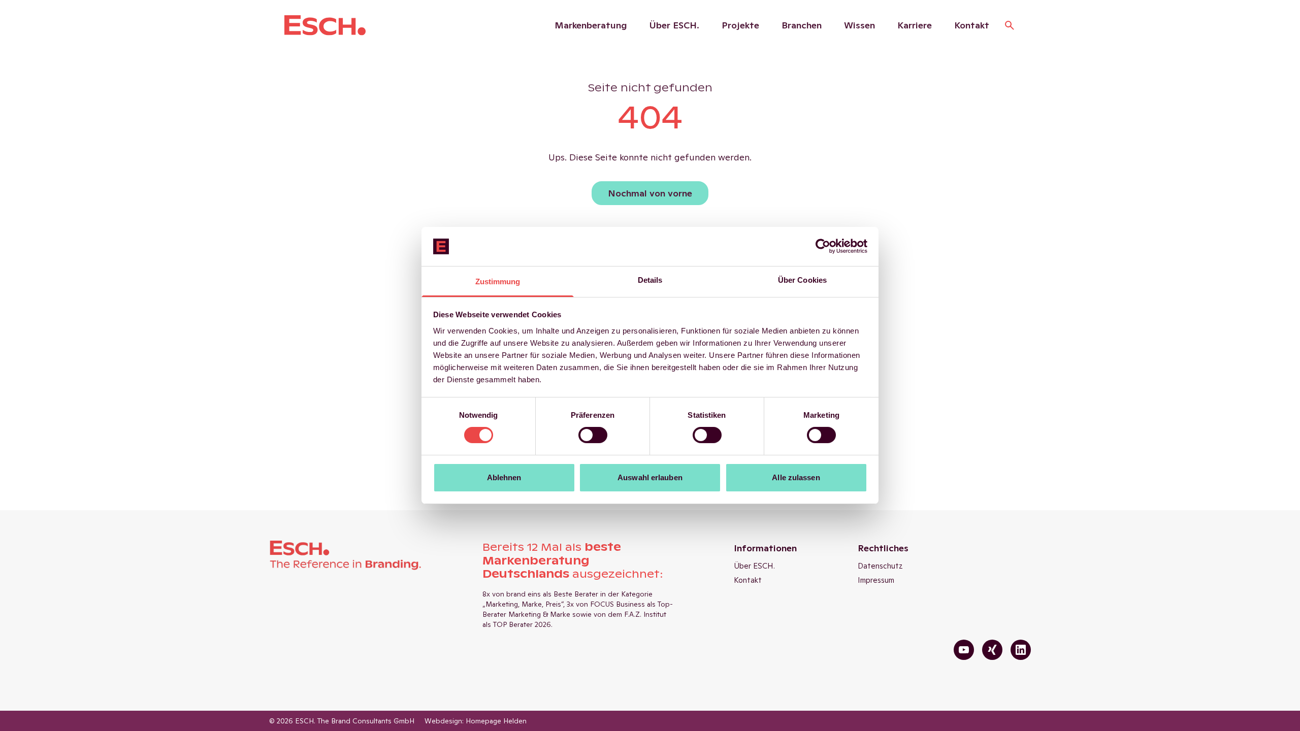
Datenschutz (880, 566)
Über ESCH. (674, 25)
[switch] (592, 435)
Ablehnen (504, 477)
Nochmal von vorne (650, 193)
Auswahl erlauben (650, 477)
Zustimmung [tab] (498, 281)
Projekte (740, 25)
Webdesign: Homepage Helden (476, 720)
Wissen (859, 25)
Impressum (876, 580)
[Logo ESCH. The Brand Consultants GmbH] (325, 25)
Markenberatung (591, 25)
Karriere (914, 25)
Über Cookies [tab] (802, 280)
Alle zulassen (796, 477)
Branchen (802, 25)
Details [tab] (650, 280)
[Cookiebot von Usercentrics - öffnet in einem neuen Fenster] (822, 246)
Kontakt (971, 25)
